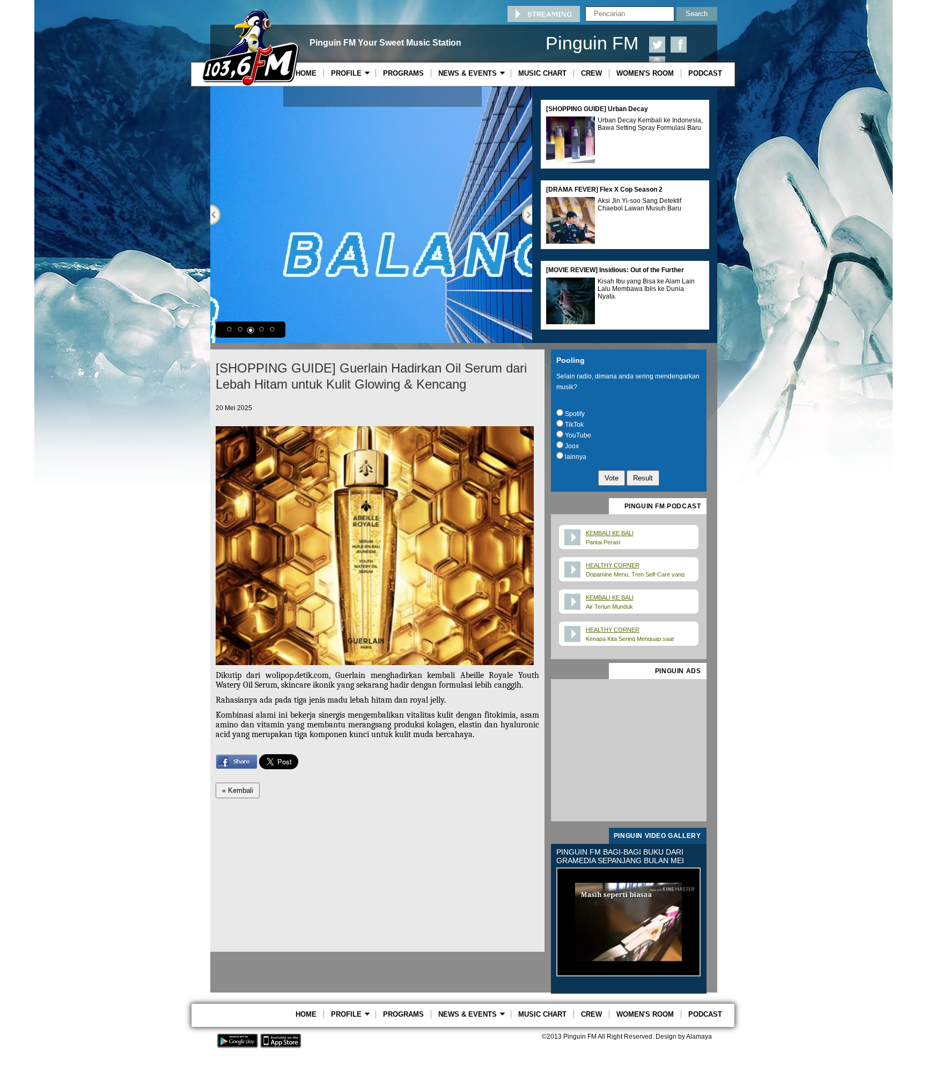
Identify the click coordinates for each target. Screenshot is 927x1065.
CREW (591, 73)
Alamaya (699, 1036)
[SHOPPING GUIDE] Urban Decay (597, 109)
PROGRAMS (403, 73)
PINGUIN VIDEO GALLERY (657, 836)
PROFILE (348, 73)
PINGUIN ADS (678, 671)
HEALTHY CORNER (612, 565)
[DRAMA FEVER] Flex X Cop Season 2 (604, 189)
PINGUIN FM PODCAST (662, 506)
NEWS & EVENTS (469, 73)
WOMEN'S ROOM (645, 73)
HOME (306, 73)
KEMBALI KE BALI (610, 533)
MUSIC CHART (542, 73)
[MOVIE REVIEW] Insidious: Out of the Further (615, 270)
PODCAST (705, 73)
